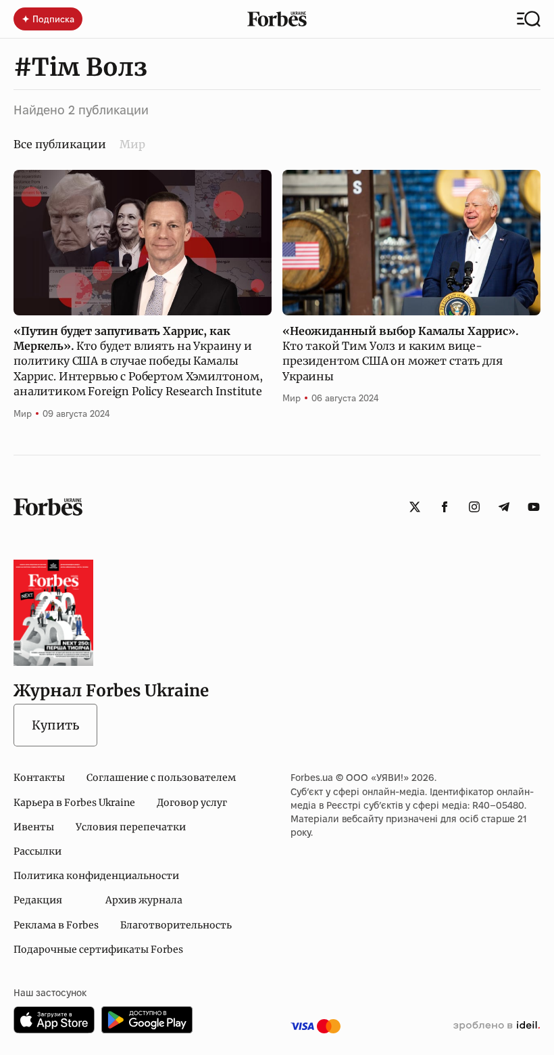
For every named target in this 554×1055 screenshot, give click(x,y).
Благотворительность (176, 925)
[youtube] (534, 507)
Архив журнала (143, 900)
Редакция (38, 900)
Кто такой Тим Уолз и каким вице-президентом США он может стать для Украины (400, 353)
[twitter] (415, 507)
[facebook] (444, 507)
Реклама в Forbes (56, 925)
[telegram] (504, 507)
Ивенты (34, 827)
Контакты (39, 777)
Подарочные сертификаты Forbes (98, 949)
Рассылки (37, 851)
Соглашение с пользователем (161, 777)
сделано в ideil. (496, 1026)
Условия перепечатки (131, 827)
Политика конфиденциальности (96, 876)
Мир (132, 144)
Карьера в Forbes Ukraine (74, 802)
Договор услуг (192, 802)
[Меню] (528, 18)
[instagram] (474, 507)
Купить (55, 725)
